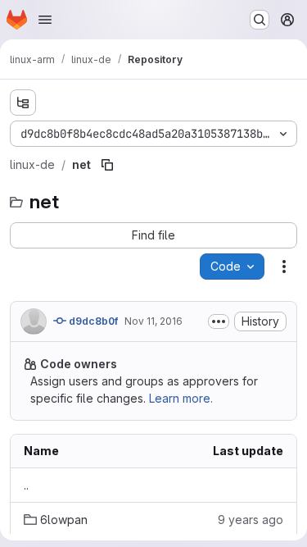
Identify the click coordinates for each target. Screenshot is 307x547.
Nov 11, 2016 (153, 321)
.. (26, 485)
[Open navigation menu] (45, 20)
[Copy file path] (107, 165)
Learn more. (181, 398)
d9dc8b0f (92, 321)
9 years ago (250, 519)
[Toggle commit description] (218, 321)
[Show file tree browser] (23, 102)
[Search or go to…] (259, 20)
